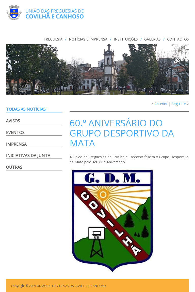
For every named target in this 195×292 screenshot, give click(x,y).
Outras (14, 167)
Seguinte (179, 103)
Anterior (161, 103)
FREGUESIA (53, 39)
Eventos (15, 132)
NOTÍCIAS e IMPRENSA (88, 39)
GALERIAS (152, 39)
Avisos (13, 121)
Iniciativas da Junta (28, 155)
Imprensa (16, 144)
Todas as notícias (26, 109)
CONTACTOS (178, 39)
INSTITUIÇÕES (126, 39)
